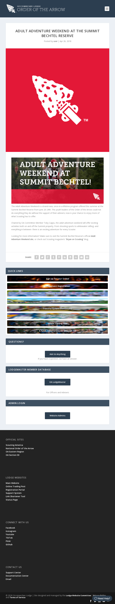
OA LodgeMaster (57, 382)
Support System (14, 493)
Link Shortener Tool (15, 496)
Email (8, 579)
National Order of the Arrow (20, 448)
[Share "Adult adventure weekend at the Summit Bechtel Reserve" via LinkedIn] (64, 257)
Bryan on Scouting (74, 239)
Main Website (12, 483)
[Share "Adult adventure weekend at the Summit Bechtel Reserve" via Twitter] (42, 257)
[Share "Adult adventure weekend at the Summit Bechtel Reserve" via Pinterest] (59, 257)
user (56, 41)
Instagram (11, 531)
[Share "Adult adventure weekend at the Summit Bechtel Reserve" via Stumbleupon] (76, 257)
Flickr (8, 541)
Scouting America (14, 445)
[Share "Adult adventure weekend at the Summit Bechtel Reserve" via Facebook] (36, 257)
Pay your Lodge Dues (57, 316)
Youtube (10, 534)
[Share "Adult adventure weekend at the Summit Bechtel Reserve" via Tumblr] (53, 257)
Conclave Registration (57, 293)
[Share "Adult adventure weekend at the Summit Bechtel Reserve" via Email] (81, 257)
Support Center (13, 572)
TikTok (9, 537)
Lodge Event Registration (57, 286)
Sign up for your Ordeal (57, 278)
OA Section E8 (12, 455)
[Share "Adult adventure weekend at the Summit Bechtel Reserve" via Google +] (48, 257)
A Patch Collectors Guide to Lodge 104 (57, 330)
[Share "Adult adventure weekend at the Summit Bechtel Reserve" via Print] (87, 257)
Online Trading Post (57, 323)
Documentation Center (17, 575)
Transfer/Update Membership (57, 308)
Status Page (12, 499)
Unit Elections (57, 301)
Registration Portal (15, 489)
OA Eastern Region (15, 451)
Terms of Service (17, 597)
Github (9, 544)
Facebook (10, 527)
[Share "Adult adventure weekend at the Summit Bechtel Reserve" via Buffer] (70, 257)
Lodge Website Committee (78, 595)
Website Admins (57, 415)
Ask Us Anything (57, 354)
